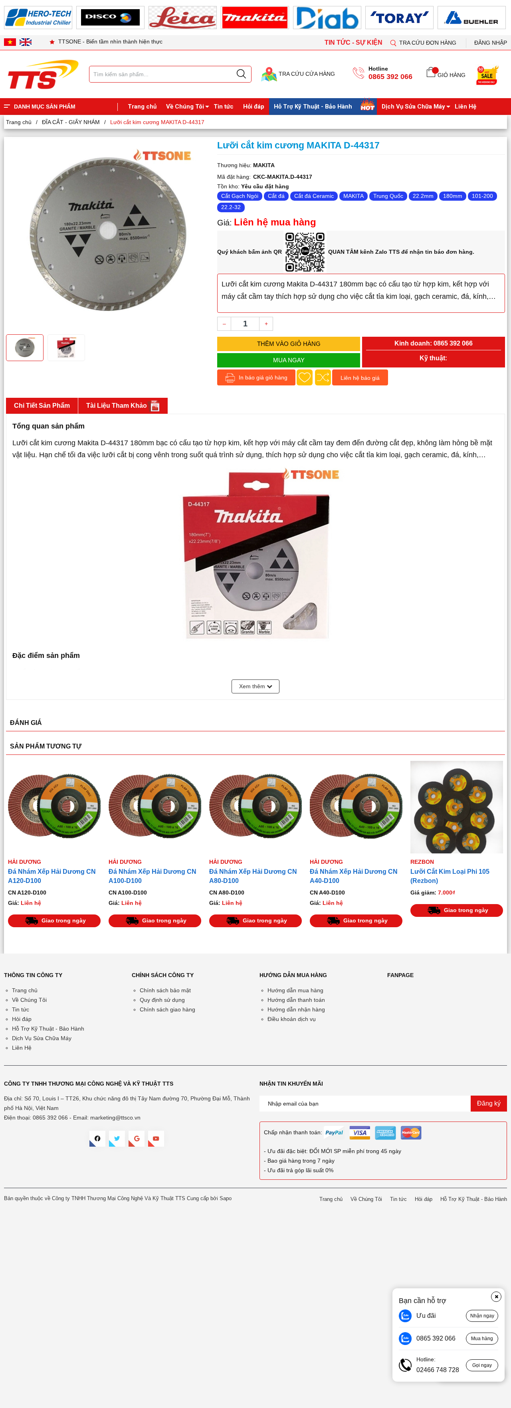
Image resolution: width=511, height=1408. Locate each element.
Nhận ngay (482, 1316)
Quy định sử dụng (162, 1000)
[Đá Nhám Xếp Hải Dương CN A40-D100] (356, 807)
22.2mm (423, 196)
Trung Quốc (388, 196)
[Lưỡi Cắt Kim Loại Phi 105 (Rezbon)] (456, 807)
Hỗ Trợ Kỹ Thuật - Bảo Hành (313, 106)
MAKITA (353, 196)
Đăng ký (489, 1103)
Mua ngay (289, 360)
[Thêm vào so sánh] (323, 377)
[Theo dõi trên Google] (137, 1139)
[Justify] (241, 74)
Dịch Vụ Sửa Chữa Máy (413, 106)
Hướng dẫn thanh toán (296, 1000)
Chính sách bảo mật (165, 990)
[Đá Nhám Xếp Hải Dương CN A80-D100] (255, 807)
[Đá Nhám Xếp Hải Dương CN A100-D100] (155, 807)
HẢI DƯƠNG (24, 862)
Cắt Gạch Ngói (239, 196)
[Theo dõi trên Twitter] (117, 1139)
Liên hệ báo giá (360, 378)
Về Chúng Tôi (185, 106)
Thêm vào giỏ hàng (289, 343)
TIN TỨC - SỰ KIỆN (354, 42)
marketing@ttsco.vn (115, 1117)
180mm (452, 196)
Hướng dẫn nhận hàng (296, 1009)
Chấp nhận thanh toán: (293, 1132)
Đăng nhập (490, 42)
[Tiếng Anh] (26, 42)
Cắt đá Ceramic (314, 196)
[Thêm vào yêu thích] (305, 377)
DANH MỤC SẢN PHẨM (44, 106)
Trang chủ (142, 106)
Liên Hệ (465, 106)
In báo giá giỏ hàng (262, 377)
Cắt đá (276, 196)
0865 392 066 (390, 77)
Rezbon (422, 862)
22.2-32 (231, 207)
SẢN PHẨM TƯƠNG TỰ (45, 746)
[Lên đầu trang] (497, 167)
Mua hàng (482, 1338)
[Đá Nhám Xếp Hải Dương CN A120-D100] (54, 807)
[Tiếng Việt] (10, 42)
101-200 (482, 196)
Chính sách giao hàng (167, 1009)
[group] (107, 234)
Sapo (226, 1198)
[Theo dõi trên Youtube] (156, 1139)
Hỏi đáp (253, 106)
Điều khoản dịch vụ (291, 1019)
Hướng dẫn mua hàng (295, 990)
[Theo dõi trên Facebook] (97, 1139)
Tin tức (224, 106)
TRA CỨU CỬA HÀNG (306, 74)
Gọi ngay (482, 1365)
